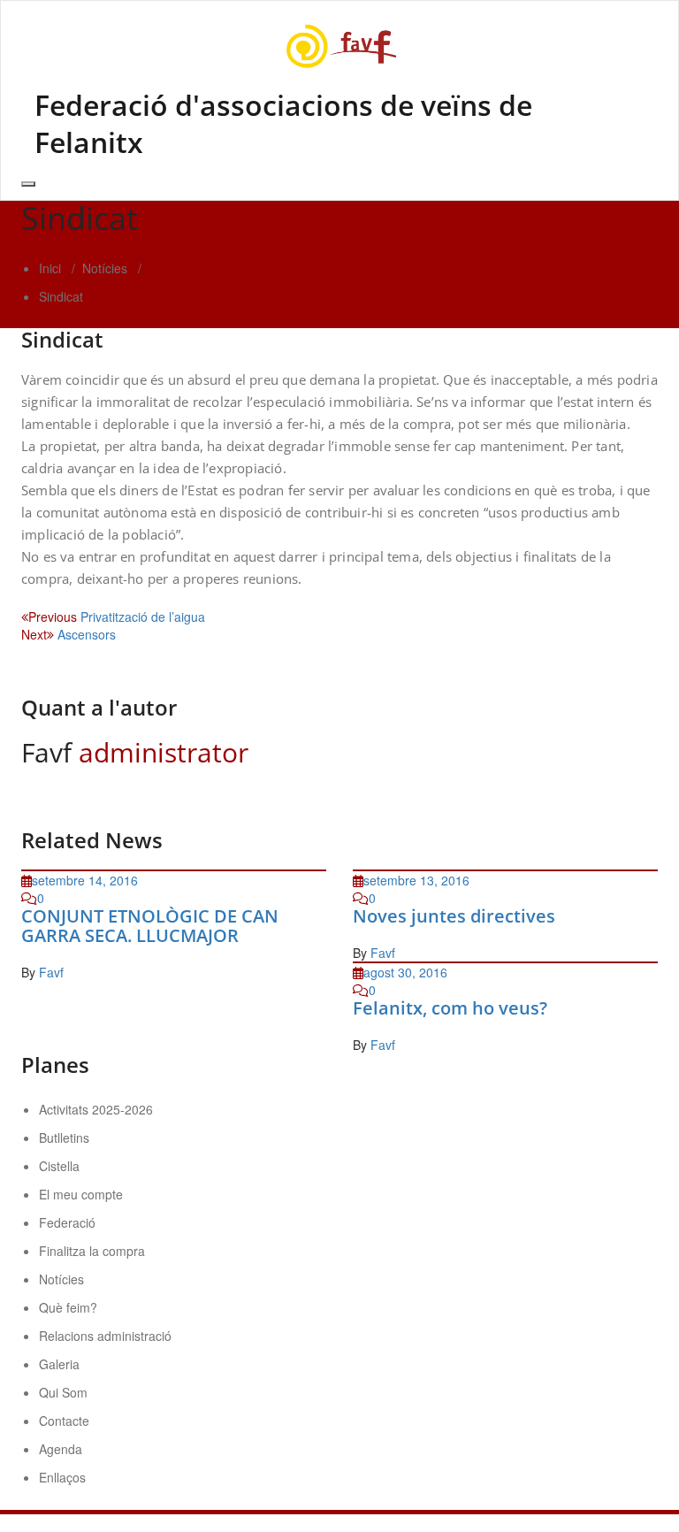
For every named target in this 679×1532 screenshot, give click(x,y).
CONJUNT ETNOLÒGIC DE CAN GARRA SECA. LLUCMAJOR (149, 925)
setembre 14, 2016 (85, 880)
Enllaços (62, 1477)
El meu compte (81, 1194)
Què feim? (68, 1307)
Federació (67, 1222)
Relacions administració (105, 1335)
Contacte (64, 1420)
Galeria (59, 1364)
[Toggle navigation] (28, 184)
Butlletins (64, 1137)
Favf (51, 972)
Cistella (59, 1166)
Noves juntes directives (454, 916)
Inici (50, 268)
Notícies (104, 268)
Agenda (60, 1449)
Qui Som (63, 1392)
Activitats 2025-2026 (96, 1109)
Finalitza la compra (92, 1251)
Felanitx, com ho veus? (450, 1008)
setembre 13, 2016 (416, 880)
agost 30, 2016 (405, 972)
